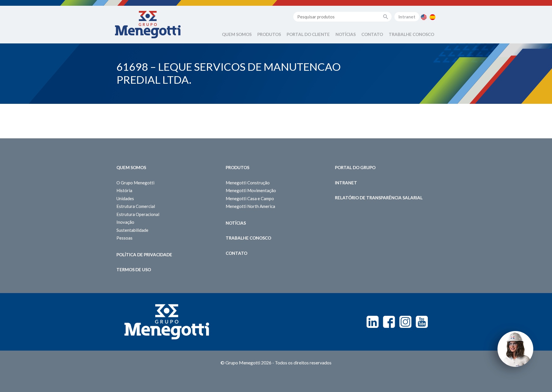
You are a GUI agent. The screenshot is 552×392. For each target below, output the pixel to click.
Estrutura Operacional (137, 214)
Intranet (406, 16)
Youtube (422, 322)
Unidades (125, 198)
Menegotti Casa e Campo (250, 198)
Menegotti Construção (248, 182)
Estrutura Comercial (135, 206)
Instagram (405, 322)
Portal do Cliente (308, 34)
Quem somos (131, 167)
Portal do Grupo (355, 167)
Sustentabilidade (132, 230)
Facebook (389, 322)
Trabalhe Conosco (411, 34)
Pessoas (124, 237)
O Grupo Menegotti (135, 182)
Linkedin (373, 322)
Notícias (346, 34)
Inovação (125, 222)
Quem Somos (237, 34)
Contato (372, 34)
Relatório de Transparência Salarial (379, 197)
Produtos (269, 34)
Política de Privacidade (144, 254)
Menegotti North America (250, 206)
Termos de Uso (133, 269)
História (124, 190)
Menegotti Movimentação (251, 190)
